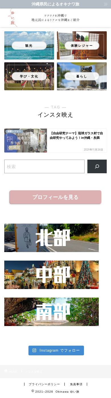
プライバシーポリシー (44, 384)
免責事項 (76, 384)
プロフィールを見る (55, 197)
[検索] (97, 166)
